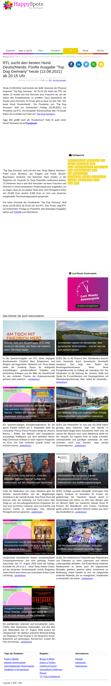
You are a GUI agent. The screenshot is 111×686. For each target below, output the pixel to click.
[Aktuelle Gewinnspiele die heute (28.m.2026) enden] (88, 310)
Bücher (100, 50)
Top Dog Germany (59, 80)
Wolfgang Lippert (82, 170)
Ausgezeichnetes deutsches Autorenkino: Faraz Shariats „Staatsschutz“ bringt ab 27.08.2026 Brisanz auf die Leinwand (26, 612)
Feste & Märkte (11, 659)
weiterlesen (34, 379)
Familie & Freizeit (48, 666)
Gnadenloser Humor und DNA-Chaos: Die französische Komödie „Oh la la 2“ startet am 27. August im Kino (28, 545)
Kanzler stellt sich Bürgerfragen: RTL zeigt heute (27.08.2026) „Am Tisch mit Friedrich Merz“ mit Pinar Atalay (27, 346)
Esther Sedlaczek (76, 160)
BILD (76, 183)
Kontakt (79, 659)
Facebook (31, 123)
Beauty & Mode (47, 659)
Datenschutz (81, 666)
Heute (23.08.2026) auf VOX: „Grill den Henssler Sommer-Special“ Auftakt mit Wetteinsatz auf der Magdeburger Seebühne (28, 479)
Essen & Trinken (48, 662)
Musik (85, 50)
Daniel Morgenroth (84, 167)
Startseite (10, 50)
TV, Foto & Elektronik (50, 676)
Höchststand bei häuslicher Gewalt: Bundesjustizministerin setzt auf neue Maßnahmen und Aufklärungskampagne (79, 479)
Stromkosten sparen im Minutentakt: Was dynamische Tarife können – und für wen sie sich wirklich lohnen (81, 346)
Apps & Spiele (25, 50)
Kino (40, 50)
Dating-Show (93, 160)
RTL (50, 80)
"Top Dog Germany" (45, 114)
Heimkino (55, 50)
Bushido (86, 177)
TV (70, 50)
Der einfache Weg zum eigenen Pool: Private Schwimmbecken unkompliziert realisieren (82, 414)
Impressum (80, 662)
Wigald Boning (85, 180)
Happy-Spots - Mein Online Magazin (23, 5)
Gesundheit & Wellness (51, 669)
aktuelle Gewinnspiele (15, 662)
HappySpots (9, 57)
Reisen (43, 673)
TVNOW (17, 212)
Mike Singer (82, 164)
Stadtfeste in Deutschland (16, 669)
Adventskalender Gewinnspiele (19, 666)
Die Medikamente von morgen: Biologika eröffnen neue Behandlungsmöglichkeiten (80, 547)
